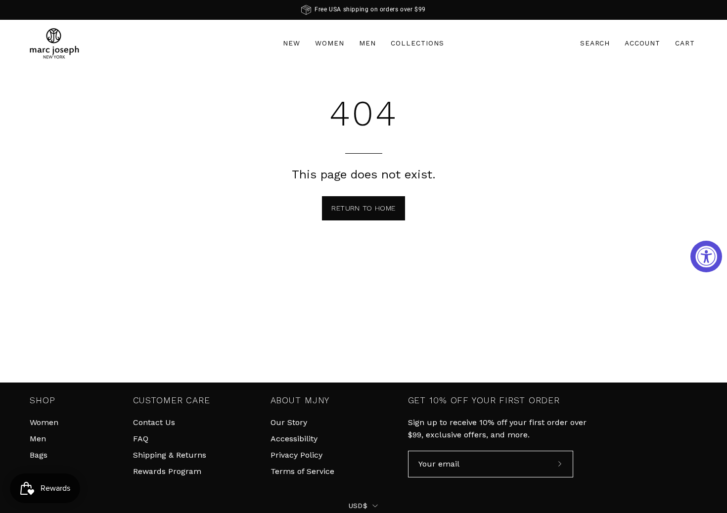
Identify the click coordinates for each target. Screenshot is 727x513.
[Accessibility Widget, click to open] (706, 256)
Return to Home (363, 208)
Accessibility (294, 438)
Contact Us (154, 422)
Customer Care (171, 400)
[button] (595, 43)
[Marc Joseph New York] (54, 43)
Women (44, 422)
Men (38, 438)
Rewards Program (167, 471)
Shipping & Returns (169, 455)
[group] (363, 10)
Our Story (289, 422)
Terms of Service (302, 471)
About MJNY (300, 400)
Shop (42, 400)
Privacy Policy (296, 455)
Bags (38, 455)
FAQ (140, 438)
